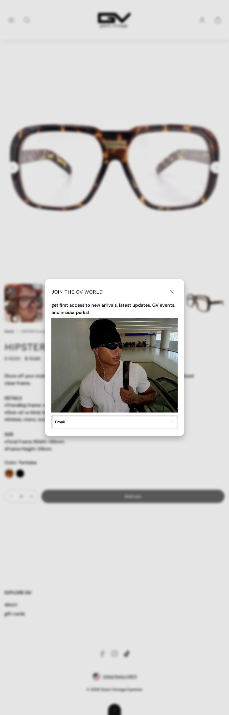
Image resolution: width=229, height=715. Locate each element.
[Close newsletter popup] (172, 292)
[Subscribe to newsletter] (172, 422)
